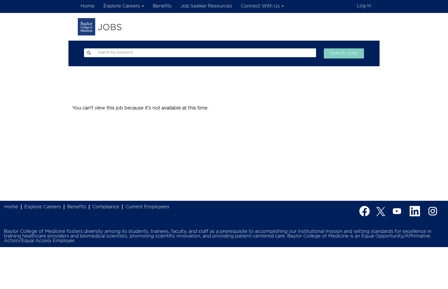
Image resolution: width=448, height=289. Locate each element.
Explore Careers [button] (122, 6)
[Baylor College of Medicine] (100, 26)
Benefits (162, 6)
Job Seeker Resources (206, 6)
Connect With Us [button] (261, 6)
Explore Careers (42, 207)
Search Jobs (344, 53)
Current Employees (147, 207)
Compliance (105, 207)
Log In (364, 6)
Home (88, 6)
